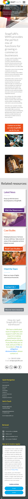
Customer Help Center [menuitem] (7, 394)
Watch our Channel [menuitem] (12, 436)
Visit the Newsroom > (14, 210)
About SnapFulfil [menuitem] (5, 385)
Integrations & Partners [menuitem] (7, 397)
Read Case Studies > (13, 249)
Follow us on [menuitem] (9, 433)
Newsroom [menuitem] (4, 387)
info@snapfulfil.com (9, 415)
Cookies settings (14, 484)
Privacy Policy (14, 469)
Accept (14, 488)
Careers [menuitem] (4, 388)
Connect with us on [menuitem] (11, 431)
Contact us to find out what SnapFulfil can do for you (14, 127)
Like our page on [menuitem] (11, 439)
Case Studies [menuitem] (5, 390)
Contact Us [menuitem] (4, 392)
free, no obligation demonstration (13, 349)
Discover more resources (14, 310)
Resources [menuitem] (4, 395)
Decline (14, 492)
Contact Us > (10, 287)
